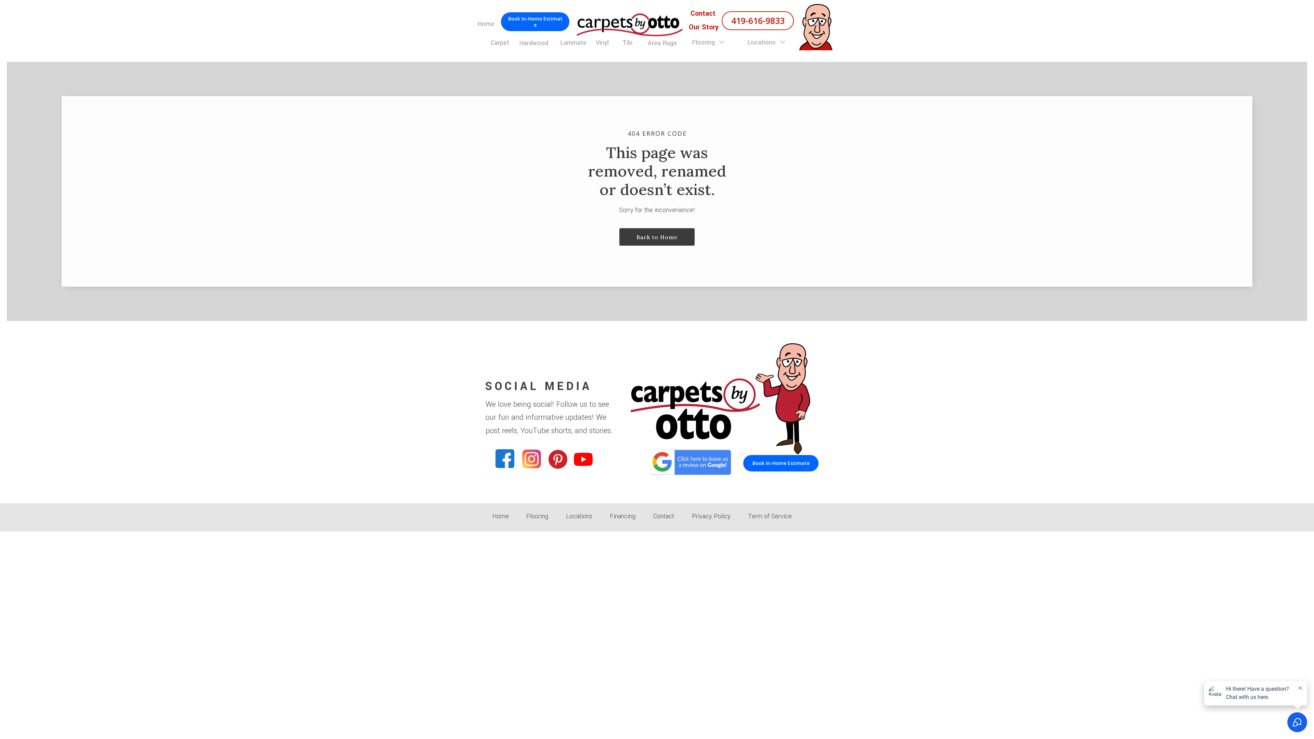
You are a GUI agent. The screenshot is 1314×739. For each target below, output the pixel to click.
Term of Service (770, 516)
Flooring (704, 42)
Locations (762, 42)
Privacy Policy (711, 516)
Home (500, 516)
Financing (622, 516)
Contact (663, 516)
